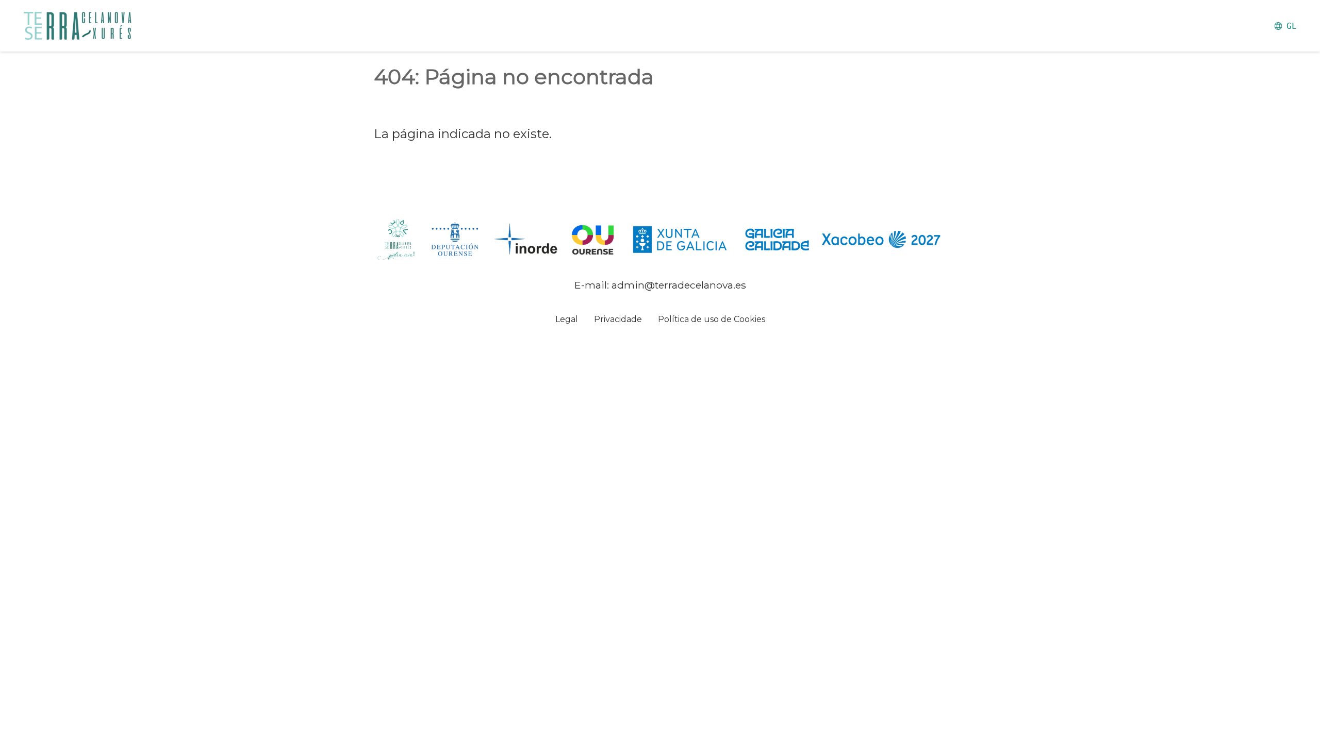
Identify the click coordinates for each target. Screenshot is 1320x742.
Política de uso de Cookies (711, 319)
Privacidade (618, 319)
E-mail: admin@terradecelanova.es (660, 285)
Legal (566, 319)
